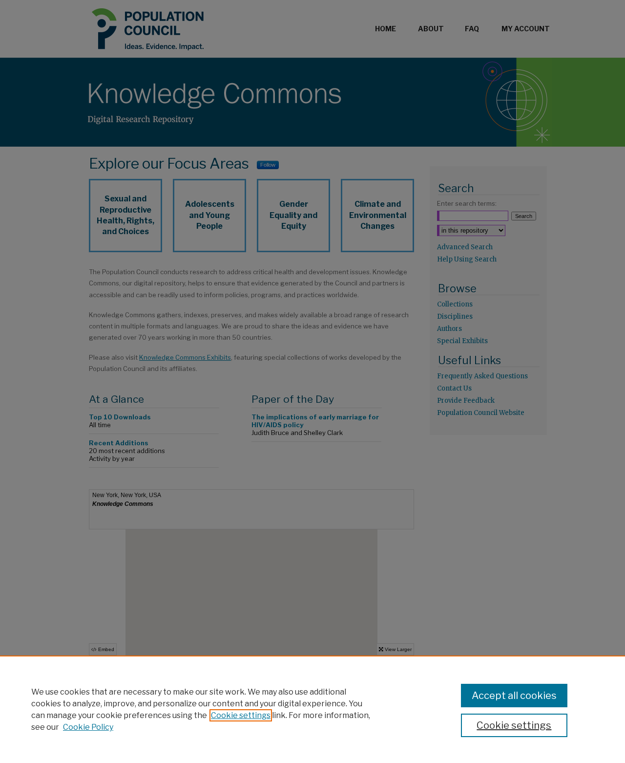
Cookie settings (241, 715)
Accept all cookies (514, 695)
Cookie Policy (88, 727)
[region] (312, 709)
